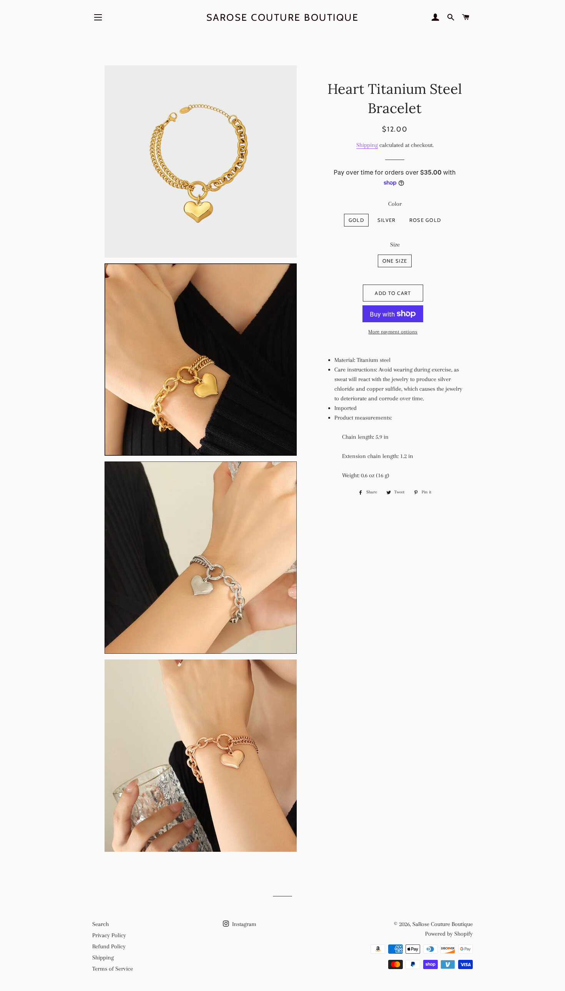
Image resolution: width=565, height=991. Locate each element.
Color (395, 203)
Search (100, 924)
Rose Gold (425, 220)
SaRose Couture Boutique (282, 17)
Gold (356, 220)
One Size (394, 261)
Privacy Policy (109, 935)
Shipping (367, 145)
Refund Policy (109, 946)
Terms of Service (112, 968)
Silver (386, 220)
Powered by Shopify (449, 933)
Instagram (243, 924)
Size (395, 244)
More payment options (392, 332)
